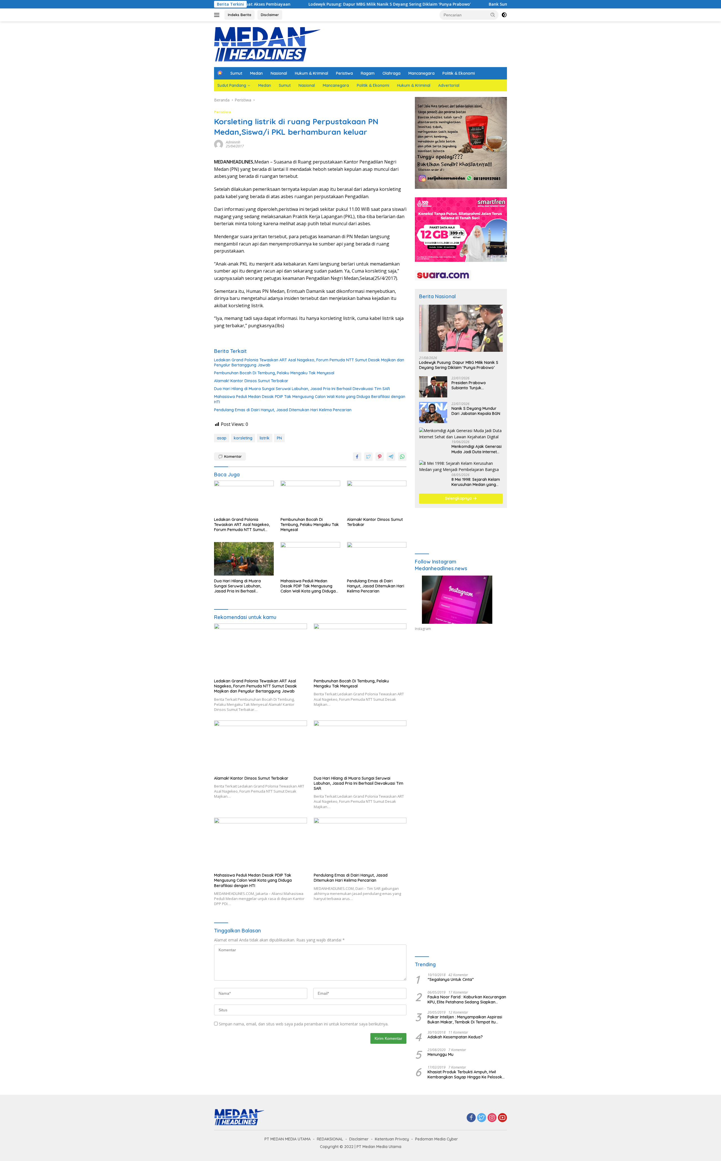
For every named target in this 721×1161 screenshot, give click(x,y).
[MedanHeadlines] (267, 44)
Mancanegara (421, 73)
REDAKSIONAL (330, 1139)
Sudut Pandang (231, 85)
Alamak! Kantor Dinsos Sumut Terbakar (251, 380)
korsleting (243, 438)
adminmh (233, 142)
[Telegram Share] (391, 456)
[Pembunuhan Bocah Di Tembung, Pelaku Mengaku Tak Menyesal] (310, 497)
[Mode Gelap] (504, 15)
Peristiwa (344, 73)
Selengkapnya (459, 498)
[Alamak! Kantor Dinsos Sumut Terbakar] (377, 497)
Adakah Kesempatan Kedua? (455, 1037)
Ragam (368, 73)
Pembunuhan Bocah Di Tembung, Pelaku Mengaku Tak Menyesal (274, 372)
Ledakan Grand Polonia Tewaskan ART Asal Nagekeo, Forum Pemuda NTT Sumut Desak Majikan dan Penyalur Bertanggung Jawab (309, 362)
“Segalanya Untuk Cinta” (451, 979)
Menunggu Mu (440, 1054)
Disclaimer (270, 14)
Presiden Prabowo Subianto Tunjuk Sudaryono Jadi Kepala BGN (473, 385)
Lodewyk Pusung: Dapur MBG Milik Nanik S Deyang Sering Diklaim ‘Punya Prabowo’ (332, 4)
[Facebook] (471, 1118)
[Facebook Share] (357, 456)
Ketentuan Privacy (392, 1139)
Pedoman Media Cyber (436, 1139)
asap (221, 438)
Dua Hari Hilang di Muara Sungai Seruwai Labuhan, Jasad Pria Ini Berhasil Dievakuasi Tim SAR (302, 388)
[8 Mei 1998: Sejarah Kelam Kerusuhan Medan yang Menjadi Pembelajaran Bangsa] (461, 466)
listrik (265, 438)
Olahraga (391, 73)
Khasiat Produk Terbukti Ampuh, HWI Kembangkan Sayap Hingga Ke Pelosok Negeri (465, 1074)
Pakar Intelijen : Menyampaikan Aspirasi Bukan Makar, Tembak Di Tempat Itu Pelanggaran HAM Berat (465, 1019)
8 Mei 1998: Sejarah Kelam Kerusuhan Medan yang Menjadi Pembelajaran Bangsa (475, 482)
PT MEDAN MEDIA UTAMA (287, 1139)
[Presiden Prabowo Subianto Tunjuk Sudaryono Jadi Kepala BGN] (433, 386)
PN (279, 438)
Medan (256, 73)
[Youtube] (502, 1118)
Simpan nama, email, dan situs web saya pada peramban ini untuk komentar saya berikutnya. (303, 1024)
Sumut (236, 73)
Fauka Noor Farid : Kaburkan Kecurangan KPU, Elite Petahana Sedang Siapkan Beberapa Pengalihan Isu (467, 999)
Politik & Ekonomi (458, 73)
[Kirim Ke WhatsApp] (402, 456)
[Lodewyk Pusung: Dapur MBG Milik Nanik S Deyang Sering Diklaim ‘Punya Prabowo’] (461, 328)
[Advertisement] (461, 687)
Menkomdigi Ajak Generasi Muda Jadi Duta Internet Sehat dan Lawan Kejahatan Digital (476, 449)
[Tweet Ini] (368, 456)
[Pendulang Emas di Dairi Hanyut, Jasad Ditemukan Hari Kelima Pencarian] (377, 559)
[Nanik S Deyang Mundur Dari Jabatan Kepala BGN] (433, 412)
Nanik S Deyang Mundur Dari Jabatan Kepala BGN (475, 411)
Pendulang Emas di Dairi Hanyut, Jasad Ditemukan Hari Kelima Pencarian (282, 409)
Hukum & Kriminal (311, 73)
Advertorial (448, 85)
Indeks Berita (239, 14)
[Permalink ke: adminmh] (218, 144)
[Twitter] (481, 1118)
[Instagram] (492, 1118)
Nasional (279, 73)
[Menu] (218, 15)
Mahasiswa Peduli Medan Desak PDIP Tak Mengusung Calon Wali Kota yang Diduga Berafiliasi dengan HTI (309, 399)
